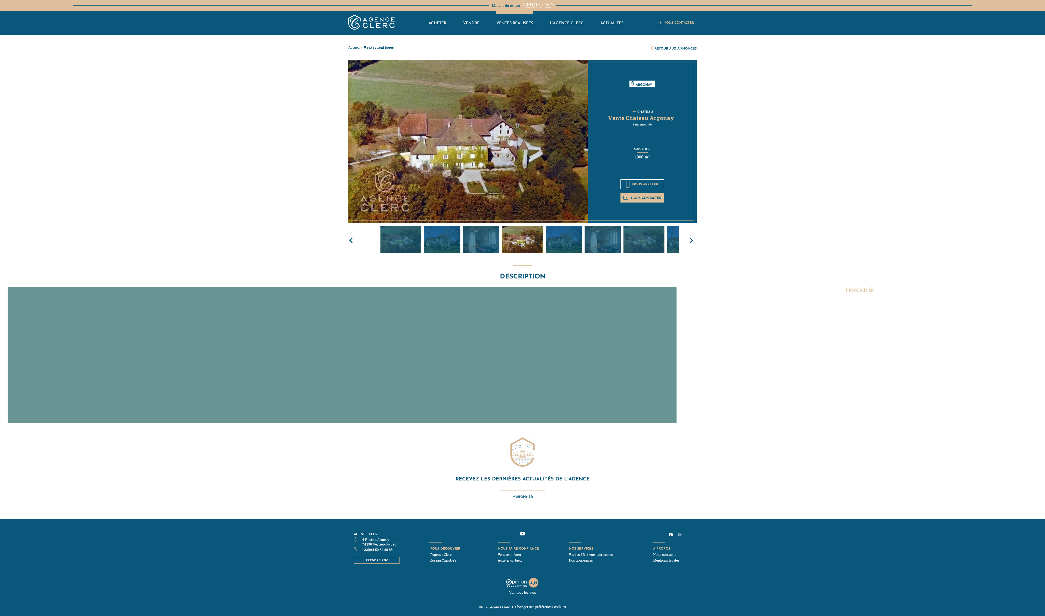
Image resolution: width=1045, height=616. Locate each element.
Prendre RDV (377, 560)
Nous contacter (646, 198)
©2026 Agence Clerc (494, 607)
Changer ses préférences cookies (540, 607)
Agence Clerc (367, 534)
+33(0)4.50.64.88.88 (377, 549)
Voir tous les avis (522, 592)
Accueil (353, 47)
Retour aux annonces (675, 48)
